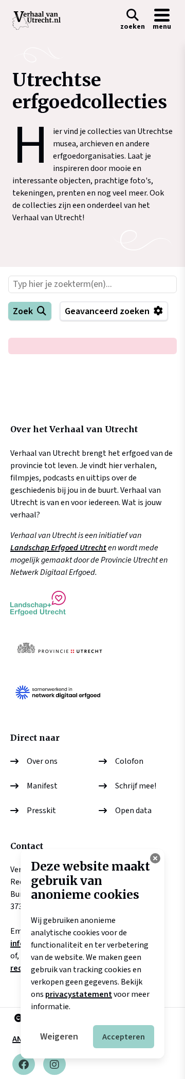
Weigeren (59, 1036)
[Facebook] (23, 1064)
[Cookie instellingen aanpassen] (155, 858)
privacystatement (78, 994)
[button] (132, 20)
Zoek (23, 311)
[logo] (36, 20)
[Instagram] (54, 1064)
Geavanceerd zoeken (107, 311)
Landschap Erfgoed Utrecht (58, 547)
